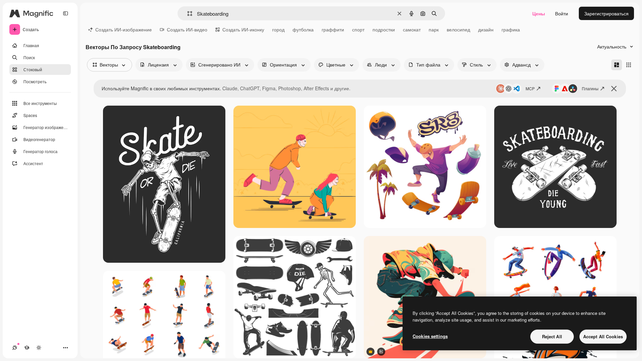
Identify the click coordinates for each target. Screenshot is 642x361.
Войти (561, 13)
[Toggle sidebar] (65, 13)
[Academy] (26, 347)
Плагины (590, 88)
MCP (530, 88)
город (278, 29)
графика (511, 29)
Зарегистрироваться (606, 13)
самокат (412, 29)
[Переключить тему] (38, 347)
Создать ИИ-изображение (123, 29)
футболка (303, 29)
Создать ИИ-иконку (243, 29)
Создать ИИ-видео (187, 29)
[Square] (628, 64)
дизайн (486, 29)
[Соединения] (14, 347)
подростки (383, 29)
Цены (538, 13)
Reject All (552, 336)
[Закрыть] (614, 89)
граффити (333, 29)
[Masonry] (616, 64)
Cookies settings (430, 336)
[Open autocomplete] (187, 13)
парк (434, 29)
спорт (358, 29)
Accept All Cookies (603, 336)
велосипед (458, 29)
